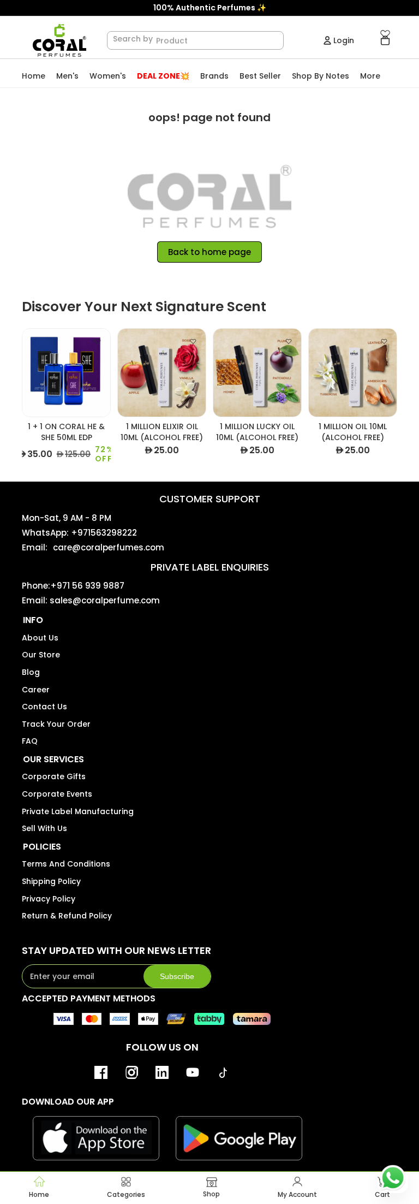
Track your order (56, 724)
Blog (31, 672)
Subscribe (177, 976)
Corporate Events (57, 793)
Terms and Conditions (66, 863)
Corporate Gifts (54, 776)
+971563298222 (104, 532)
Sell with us (44, 828)
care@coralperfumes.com (108, 547)
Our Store (41, 654)
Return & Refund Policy (67, 915)
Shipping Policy (51, 881)
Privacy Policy (48, 898)
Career (36, 689)
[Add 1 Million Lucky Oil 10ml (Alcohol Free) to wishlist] (288, 341)
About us (40, 637)
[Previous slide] (30, 372)
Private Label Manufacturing (78, 811)
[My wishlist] (385, 34)
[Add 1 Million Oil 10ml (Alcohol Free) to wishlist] (384, 341)
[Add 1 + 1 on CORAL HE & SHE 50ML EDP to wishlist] (97, 341)
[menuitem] (370, 76)
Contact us (44, 706)
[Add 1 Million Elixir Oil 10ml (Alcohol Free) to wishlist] (193, 341)
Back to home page (209, 252)
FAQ (30, 741)
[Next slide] (101, 372)
